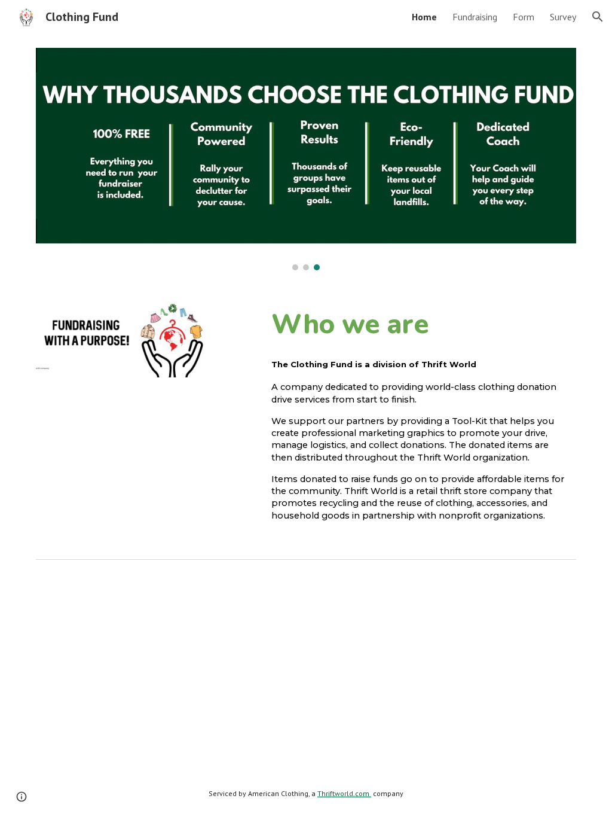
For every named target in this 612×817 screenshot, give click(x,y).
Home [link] (424, 17)
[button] (597, 16)
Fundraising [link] (474, 17)
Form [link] (523, 17)
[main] (421, 324)
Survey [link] (563, 17)
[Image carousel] (306, 159)
